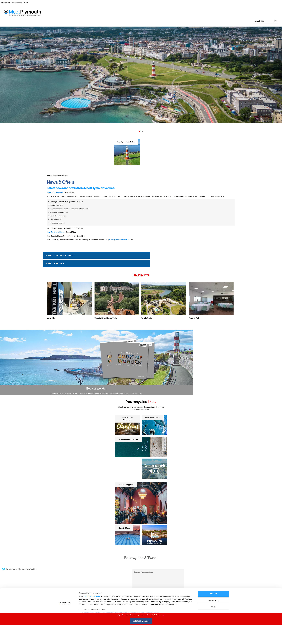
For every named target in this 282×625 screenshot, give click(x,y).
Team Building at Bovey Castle (106, 318)
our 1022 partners (92, 596)
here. (163, 615)
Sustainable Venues (152, 418)
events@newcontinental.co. (120, 240)
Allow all (213, 594)
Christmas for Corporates (127, 419)
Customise (212, 600)
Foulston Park (194, 318)
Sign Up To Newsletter (125, 142)
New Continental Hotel (55, 232)
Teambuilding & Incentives (129, 439)
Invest (26, 3)
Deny (213, 607)
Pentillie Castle (146, 318)
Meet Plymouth (17, 3)
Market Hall (51, 318)
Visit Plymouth (5, 3)
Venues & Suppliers (126, 484)
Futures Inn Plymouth (55, 192)
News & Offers (124, 528)
